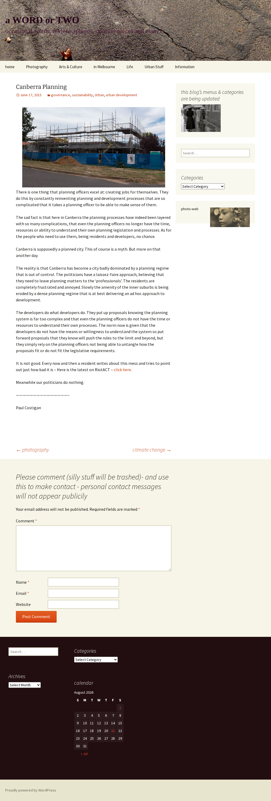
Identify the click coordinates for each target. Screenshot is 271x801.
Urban (99, 95)
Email (22, 593)
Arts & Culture (70, 66)
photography (32, 449)
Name (22, 582)
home (10, 66)
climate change (152, 449)
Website (23, 604)
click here (122, 369)
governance (60, 95)
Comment (26, 520)
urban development (121, 95)
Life (130, 66)
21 (113, 730)
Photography (37, 66)
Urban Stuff (154, 66)
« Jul (84, 753)
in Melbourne (104, 66)
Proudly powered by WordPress (30, 790)
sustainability (82, 95)
